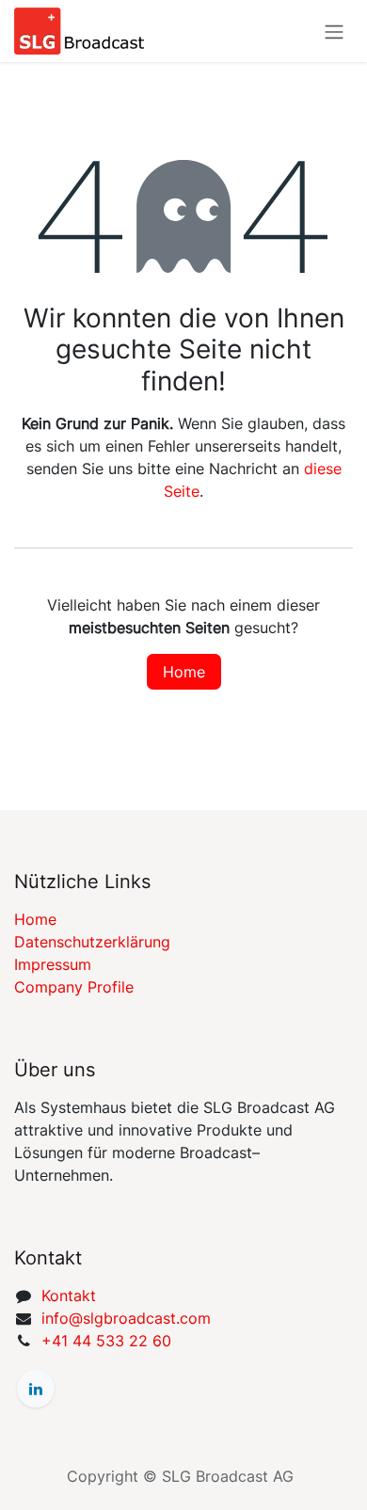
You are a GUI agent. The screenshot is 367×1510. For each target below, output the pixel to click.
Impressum (52, 964)
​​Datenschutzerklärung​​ (92, 941)
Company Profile (74, 987)
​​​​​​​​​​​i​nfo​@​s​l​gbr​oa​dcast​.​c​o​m (126, 1318)
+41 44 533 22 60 (106, 1340)
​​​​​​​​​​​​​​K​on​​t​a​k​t (68, 1295)
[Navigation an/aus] (334, 31)
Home (184, 671)
